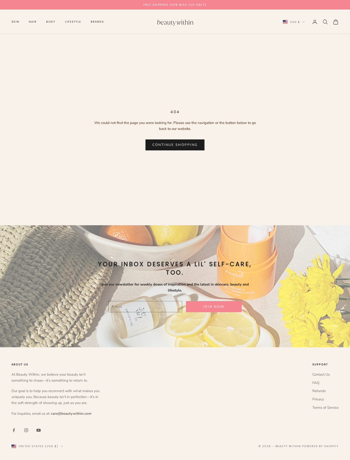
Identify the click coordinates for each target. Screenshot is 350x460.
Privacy (318, 399)
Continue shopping (175, 145)
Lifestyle (73, 22)
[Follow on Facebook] (13, 430)
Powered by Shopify (320, 446)
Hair (33, 22)
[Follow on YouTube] (38, 430)
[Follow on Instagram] (26, 430)
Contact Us (321, 374)
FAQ (316, 382)
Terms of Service (325, 407)
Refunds (319, 390)
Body (51, 22)
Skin (15, 22)
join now (214, 306)
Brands (97, 22)
